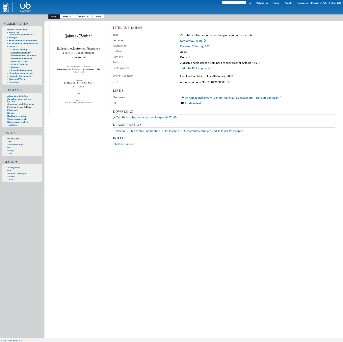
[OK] (249, 3)
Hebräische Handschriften (23, 55)
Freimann (13, 90)
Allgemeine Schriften (17, 96)
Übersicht (83, 16)
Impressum (303, 3)
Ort (8, 148)
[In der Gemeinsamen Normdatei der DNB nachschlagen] (205, 40)
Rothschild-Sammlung (21, 70)
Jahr (9, 153)
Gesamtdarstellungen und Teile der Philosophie (214, 130)
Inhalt (67, 16)
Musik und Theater (18, 79)
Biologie (13, 37)
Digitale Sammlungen (17, 29)
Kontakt (288, 3)
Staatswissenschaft (16, 119)
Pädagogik (12, 110)
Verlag (10, 151)
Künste (10, 113)
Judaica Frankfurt (19, 64)
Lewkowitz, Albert (191, 40)
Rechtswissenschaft (17, 116)
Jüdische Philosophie (193, 68)
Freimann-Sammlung (21, 52)
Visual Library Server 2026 (11, 340)
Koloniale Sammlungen (20, 76)
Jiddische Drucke (19, 61)
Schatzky (197, 46)
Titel (9, 142)
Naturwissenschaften (17, 122)
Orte (9, 170)
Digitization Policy (320, 3)
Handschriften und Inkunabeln (23, 43)
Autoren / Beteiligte (16, 173)
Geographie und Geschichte (21, 104)
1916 (208, 46)
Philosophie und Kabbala (19, 107)
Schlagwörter (13, 167)
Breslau (185, 46)
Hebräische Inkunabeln (22, 58)
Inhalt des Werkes (124, 144)
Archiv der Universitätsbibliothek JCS (22, 33)
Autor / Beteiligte (15, 145)
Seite (98, 16)
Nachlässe (14, 82)
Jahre (10, 179)
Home (276, 3)
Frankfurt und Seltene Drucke (23, 40)
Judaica (13, 46)
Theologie (12, 125)
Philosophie (172, 130)
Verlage (11, 176)
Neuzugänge (13, 139)
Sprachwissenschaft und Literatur (19, 100)
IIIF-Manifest (193, 103)
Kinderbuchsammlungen (21, 73)
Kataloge (15, 67)
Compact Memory (19, 49)
